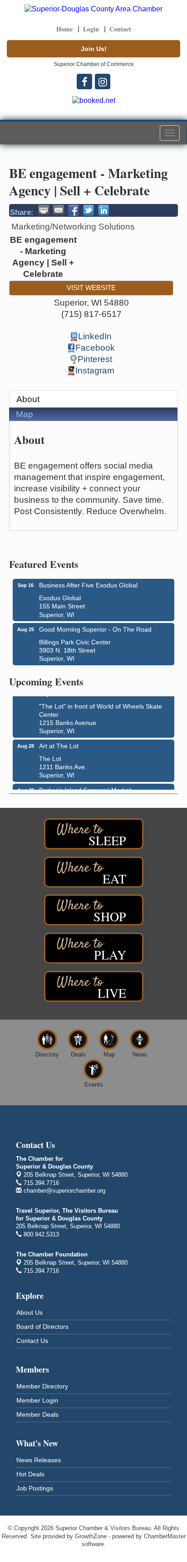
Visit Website (91, 287)
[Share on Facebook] (73, 210)
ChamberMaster (165, 1536)
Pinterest (95, 359)
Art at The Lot (59, 743)
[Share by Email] (58, 210)
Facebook (95, 347)
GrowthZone (91, 1536)
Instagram (94, 370)
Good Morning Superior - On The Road (95, 629)
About (27, 399)
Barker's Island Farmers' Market (85, 787)
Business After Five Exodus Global (88, 585)
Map (24, 414)
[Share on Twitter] (88, 210)
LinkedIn (95, 336)
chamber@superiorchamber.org (63, 1190)
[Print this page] (43, 210)
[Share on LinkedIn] (103, 210)
